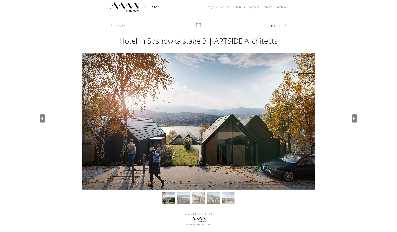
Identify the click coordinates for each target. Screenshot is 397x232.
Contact (267, 7)
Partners (254, 7)
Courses (225, 7)
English (155, 6)
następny (120, 25)
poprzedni (276, 25)
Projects (212, 7)
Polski (146, 6)
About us (240, 7)
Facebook (282, 7)
